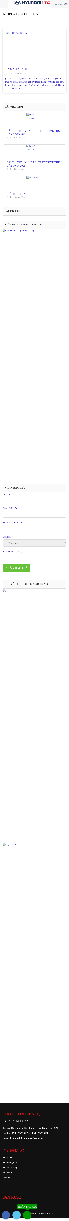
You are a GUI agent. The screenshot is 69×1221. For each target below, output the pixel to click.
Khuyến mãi (8, 1172)
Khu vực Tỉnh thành (12, 522)
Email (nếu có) (10, 508)
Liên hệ (6, 1177)
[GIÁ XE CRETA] (34, 184)
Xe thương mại (10, 1162)
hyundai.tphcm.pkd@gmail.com (26, 1138)
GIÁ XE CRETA (16, 193)
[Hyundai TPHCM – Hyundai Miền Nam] (41, 2)
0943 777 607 (20, 1133)
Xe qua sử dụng (10, 1167)
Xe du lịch (7, 1157)
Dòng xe (7, 537)
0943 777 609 (61, 4)
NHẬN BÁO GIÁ (16, 568)
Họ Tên (6, 494)
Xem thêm (16, 88)
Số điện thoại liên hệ (12, 551)
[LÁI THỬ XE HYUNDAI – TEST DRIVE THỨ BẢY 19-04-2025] (34, 153)
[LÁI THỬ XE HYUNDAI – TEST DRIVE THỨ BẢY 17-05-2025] (34, 121)
